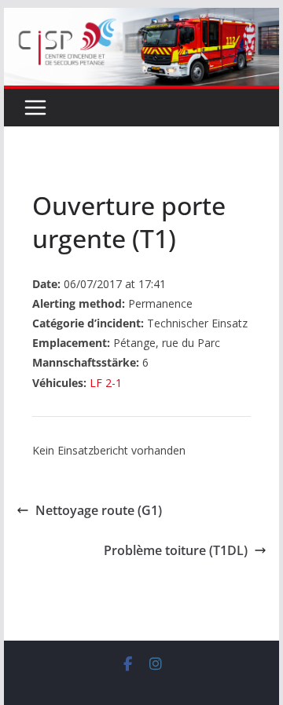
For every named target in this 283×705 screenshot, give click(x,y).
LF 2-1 (106, 382)
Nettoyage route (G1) (98, 510)
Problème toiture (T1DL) (176, 550)
